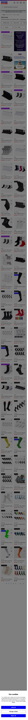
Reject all (13, 715)
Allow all (13, 707)
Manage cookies (13, 711)
